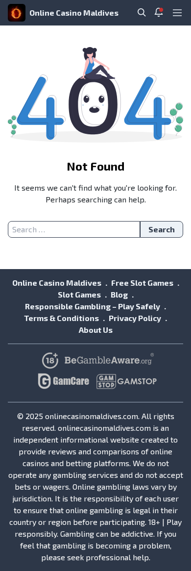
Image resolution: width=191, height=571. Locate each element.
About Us (96, 329)
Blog (119, 294)
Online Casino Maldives (74, 12)
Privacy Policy (135, 318)
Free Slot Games (142, 282)
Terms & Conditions (61, 318)
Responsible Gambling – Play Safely (92, 306)
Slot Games (79, 294)
